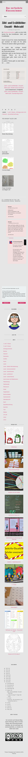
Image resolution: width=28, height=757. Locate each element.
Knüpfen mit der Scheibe (14, 492)
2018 (7, 675)
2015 (7, 680)
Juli (8, 702)
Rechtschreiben (7, 394)
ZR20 (4, 419)
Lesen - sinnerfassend (8, 371)
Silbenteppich (14, 607)
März (8, 709)
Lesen (4, 364)
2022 (7, 668)
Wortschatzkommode (14, 469)
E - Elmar (14, 584)
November (9, 685)
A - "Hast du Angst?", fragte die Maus (14, 695)
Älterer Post (22, 302)
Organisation (6, 392)
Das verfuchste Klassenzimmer (14, 9)
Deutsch (4, 114)
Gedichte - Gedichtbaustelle (14, 562)
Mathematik (6, 384)
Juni (8, 704)
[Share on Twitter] (5, 110)
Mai (8, 706)
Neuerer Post (6, 302)
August (9, 690)
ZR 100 (5, 414)
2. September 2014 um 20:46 (13, 223)
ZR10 (4, 417)
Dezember (9, 683)
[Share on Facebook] (2, 110)
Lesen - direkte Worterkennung (10, 366)
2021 (7, 670)
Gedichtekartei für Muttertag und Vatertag (14, 538)
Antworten (10, 216)
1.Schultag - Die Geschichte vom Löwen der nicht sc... (14, 700)
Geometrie (5, 356)
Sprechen (5, 407)
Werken (5, 412)
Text (4, 409)
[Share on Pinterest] (8, 110)
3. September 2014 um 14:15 (18, 243)
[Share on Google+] (15, 110)
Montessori (6, 386)
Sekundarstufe (6, 399)
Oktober (9, 686)
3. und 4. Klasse (7, 346)
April (8, 707)
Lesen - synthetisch (8, 374)
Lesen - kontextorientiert (9, 369)
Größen (5, 358)
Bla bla (5, 351)
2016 (7, 678)
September (10, 688)
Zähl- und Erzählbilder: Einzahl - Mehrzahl (14, 692)
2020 (7, 671)
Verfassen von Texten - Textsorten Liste (14, 630)
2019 (7, 673)
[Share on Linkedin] (12, 110)
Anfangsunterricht (21, 112)
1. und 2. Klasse (11, 112)
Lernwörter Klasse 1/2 (14, 515)
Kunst (4, 361)
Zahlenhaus (14, 447)
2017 (7, 676)
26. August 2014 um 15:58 (12, 208)
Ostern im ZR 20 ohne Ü (14, 654)
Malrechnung (6, 381)
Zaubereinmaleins (9, 32)
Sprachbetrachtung (13, 114)
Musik (4, 389)
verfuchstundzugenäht (17, 241)
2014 (7, 681)
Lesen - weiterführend (8, 376)
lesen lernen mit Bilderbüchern (10, 379)
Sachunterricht (6, 397)
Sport (4, 402)
